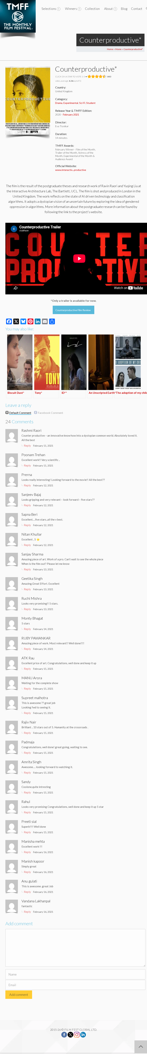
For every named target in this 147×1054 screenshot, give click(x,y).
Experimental (70, 102)
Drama (58, 102)
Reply (27, 445)
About (108, 9)
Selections (49, 9)
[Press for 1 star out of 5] (89, 76)
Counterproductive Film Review (73, 310)
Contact (136, 9)
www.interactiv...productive (70, 169)
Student (91, 102)
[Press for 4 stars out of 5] (101, 76)
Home (110, 49)
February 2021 (71, 114)
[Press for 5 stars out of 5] (104, 76)
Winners (71, 9)
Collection (92, 9)
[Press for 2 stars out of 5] (93, 76)
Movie (118, 49)
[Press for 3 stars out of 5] (97, 76)
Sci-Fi (82, 102)
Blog (124, 9)
